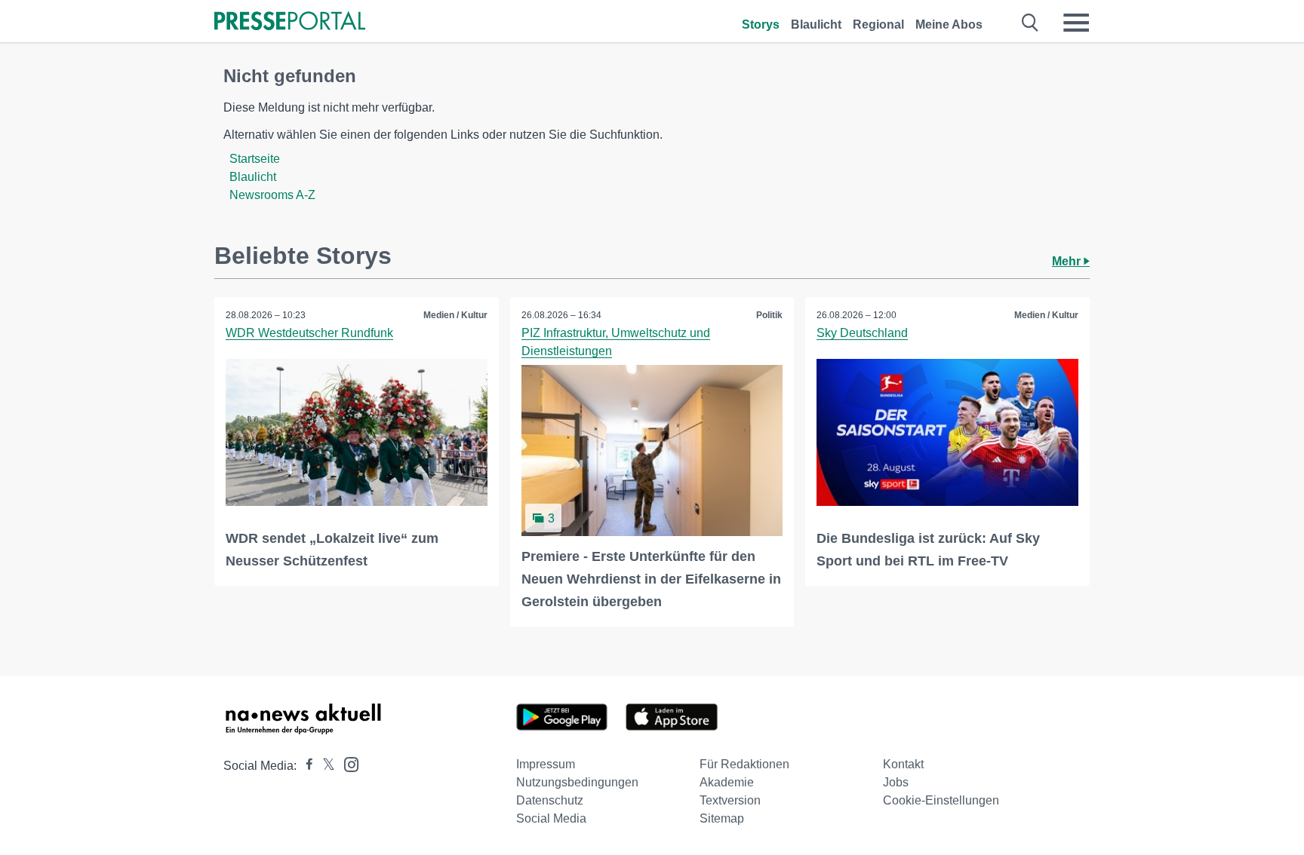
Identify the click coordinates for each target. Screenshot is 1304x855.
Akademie (727, 782)
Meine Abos (949, 24)
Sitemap (722, 818)
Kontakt (903, 764)
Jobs (896, 782)
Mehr (1068, 261)
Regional (878, 24)
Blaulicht (816, 24)
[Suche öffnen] (1030, 22)
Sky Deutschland (862, 332)
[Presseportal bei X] (324, 765)
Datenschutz (549, 800)
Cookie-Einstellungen (941, 800)
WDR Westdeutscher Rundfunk (309, 332)
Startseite (254, 158)
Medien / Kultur (455, 315)
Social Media (551, 818)
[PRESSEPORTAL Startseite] (289, 22)
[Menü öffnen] (1076, 22)
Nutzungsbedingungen (577, 782)
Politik (769, 315)
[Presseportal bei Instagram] (346, 763)
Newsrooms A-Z (272, 194)
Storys (761, 24)
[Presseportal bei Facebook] (305, 765)
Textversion (730, 800)
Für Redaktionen (744, 764)
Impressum (545, 764)
